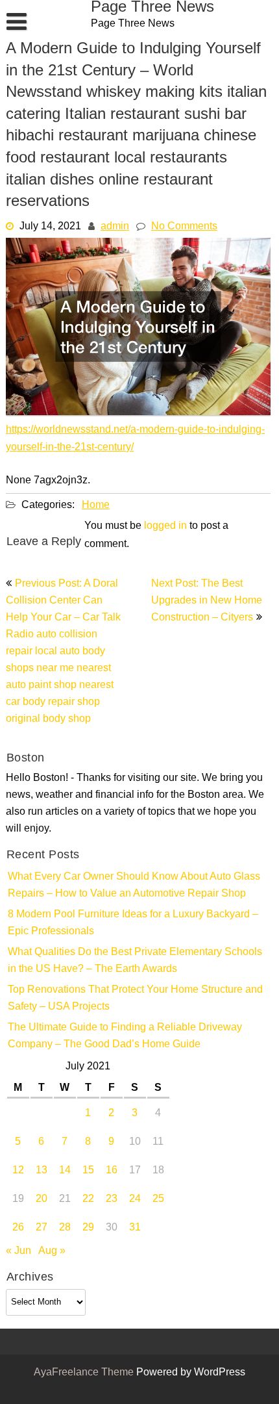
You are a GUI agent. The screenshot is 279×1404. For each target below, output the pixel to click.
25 (158, 1199)
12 (18, 1170)
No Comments (184, 226)
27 (41, 1227)
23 (111, 1199)
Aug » (52, 1251)
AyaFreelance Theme (85, 1372)
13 (41, 1170)
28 (65, 1227)
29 (88, 1227)
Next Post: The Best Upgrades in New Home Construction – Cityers (206, 601)
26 (18, 1227)
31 (135, 1227)
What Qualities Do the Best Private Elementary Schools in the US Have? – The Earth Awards (135, 961)
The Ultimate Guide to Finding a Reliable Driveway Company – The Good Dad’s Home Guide (125, 1036)
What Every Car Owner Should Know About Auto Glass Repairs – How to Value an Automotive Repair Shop (134, 885)
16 (111, 1170)
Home (96, 505)
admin (115, 226)
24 (135, 1199)
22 (88, 1199)
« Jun (18, 1251)
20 (41, 1199)
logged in (165, 526)
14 (65, 1170)
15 (88, 1170)
